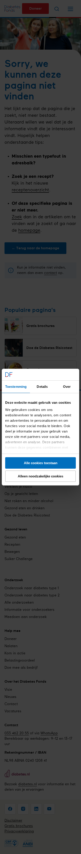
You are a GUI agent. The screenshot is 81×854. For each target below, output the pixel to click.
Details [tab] (42, 386)
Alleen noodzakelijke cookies (40, 476)
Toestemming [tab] (16, 386)
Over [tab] (67, 386)
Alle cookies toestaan (40, 463)
